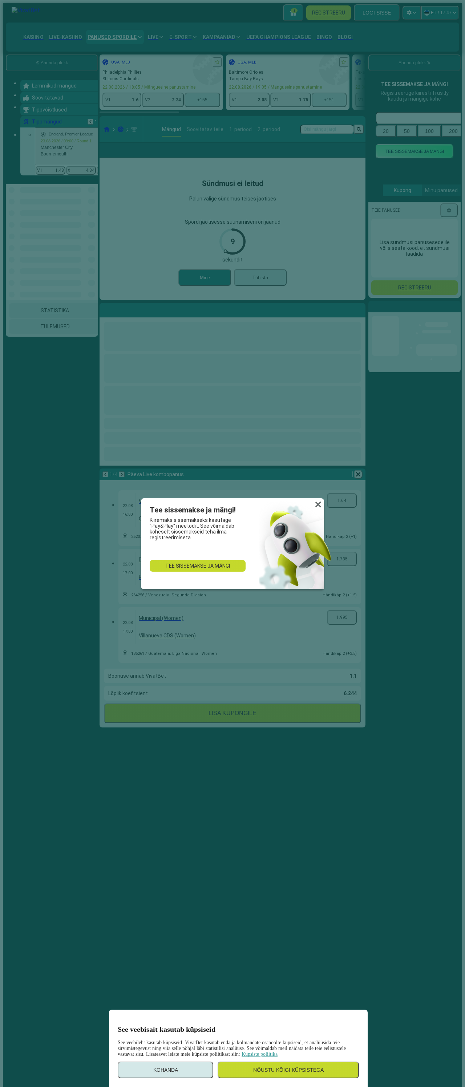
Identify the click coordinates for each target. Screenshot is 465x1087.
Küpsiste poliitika (260, 1054)
